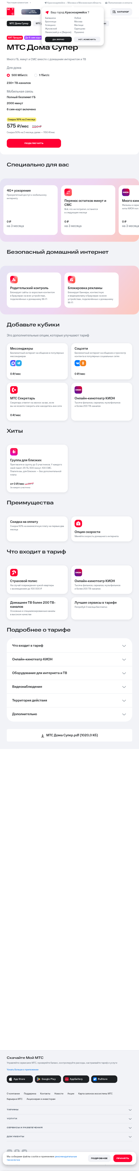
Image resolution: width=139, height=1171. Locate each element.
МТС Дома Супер (18, 23)
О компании (13, 1093)
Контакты (45, 1093)
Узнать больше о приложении (22, 1069)
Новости (58, 1093)
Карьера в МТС (15, 1099)
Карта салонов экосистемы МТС (95, 1093)
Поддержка (30, 1093)
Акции (70, 1093)
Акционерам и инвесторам (41, 1099)
